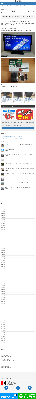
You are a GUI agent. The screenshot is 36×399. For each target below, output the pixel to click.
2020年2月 (3, 291)
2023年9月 (3, 248)
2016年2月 (3, 342)
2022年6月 (3, 270)
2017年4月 (3, 334)
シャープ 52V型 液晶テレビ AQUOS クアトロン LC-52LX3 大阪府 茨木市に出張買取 (17, 99)
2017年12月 (3, 330)
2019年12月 (3, 295)
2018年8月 (3, 326)
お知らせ (7, 355)
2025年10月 (3, 225)
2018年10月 (3, 322)
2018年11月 (3, 320)
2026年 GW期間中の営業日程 (6, 356)
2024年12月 (3, 233)
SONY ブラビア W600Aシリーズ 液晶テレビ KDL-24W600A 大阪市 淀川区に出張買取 (6, 99)
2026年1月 (3, 219)
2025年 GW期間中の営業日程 (6, 367)
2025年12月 (3, 221)
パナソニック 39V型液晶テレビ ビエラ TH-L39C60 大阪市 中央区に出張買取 (29, 99)
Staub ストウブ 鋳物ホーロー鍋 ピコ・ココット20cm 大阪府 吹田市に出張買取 (16, 182)
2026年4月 (3, 213)
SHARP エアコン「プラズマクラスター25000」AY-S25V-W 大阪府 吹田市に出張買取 (17, 187)
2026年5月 (3, 211)
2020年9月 (3, 289)
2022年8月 (3, 266)
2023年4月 (3, 258)
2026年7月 (3, 207)
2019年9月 (3, 301)
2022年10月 (3, 262)
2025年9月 (3, 227)
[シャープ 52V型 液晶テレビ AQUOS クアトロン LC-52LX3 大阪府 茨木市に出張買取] (18, 95)
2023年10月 (3, 246)
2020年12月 (3, 287)
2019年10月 (3, 299)
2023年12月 (3, 242)
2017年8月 (3, 332)
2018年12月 (3, 318)
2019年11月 (3, 297)
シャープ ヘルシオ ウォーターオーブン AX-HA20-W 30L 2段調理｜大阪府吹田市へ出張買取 (18, 144)
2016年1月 (3, 344)
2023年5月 (3, 256)
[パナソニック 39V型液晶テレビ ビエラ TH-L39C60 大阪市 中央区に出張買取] (29, 95)
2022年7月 (3, 268)
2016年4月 (3, 340)
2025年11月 (3, 223)
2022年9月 (3, 264)
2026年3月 (3, 215)
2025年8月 (3, 229)
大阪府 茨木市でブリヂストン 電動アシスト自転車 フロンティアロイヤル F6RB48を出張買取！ (19, 154)
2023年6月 (3, 254)
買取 (5, 133)
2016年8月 (3, 338)
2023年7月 (3, 252)
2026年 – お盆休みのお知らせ (9, 149)
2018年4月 (3, 328)
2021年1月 (3, 285)
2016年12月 (3, 336)
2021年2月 (3, 283)
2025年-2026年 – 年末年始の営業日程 (7, 360)
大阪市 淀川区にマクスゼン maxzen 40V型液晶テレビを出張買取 (12, 138)
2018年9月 (3, 324)
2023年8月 (3, 250)
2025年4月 (3, 231)
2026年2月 (3, 217)
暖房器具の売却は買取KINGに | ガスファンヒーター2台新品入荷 (12, 136)
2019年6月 (3, 307)
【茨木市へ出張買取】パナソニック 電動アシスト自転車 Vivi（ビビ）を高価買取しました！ (18, 163)
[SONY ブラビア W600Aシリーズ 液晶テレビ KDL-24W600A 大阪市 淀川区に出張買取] (6, 95)
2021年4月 (3, 281)
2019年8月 (3, 303)
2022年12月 (3, 260)
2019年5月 (3, 309)
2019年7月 (3, 305)
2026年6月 (3, 209)
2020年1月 (3, 293)
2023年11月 (3, 244)
